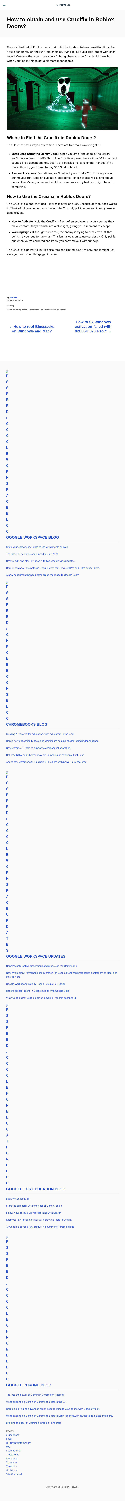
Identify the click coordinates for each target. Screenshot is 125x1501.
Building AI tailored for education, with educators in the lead (40, 734)
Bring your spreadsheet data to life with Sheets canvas (37, 547)
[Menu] (4, 5)
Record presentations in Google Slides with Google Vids (37, 990)
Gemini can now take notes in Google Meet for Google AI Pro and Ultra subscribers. (53, 568)
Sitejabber (12, 1458)
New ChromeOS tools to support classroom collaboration (38, 748)
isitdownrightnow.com (18, 1442)
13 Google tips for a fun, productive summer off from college (40, 1226)
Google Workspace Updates (35, 956)
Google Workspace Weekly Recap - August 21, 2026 (35, 983)
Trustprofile (12, 1454)
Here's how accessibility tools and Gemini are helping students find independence (52, 740)
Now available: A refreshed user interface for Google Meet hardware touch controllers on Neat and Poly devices (61, 974)
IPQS (9, 1438)
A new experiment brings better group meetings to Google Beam (42, 574)
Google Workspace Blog (32, 537)
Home (9, 310)
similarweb (12, 1470)
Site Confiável (14, 1474)
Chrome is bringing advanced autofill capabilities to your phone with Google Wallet (52, 1408)
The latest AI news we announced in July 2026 (32, 554)
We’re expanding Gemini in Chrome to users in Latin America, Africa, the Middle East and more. (59, 1415)
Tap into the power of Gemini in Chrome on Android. (35, 1394)
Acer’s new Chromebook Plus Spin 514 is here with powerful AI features (46, 761)
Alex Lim (13, 297)
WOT (9, 1446)
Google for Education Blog (35, 1189)
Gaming (10, 306)
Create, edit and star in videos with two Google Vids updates (40, 560)
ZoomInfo (11, 1462)
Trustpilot (11, 1466)
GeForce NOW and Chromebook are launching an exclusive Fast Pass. (45, 755)
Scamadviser (13, 1450)
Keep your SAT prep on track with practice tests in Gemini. (39, 1219)
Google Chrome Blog (28, 1385)
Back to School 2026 (18, 1198)
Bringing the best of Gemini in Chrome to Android (33, 1422)
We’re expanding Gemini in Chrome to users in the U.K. (36, 1401)
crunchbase (12, 1434)
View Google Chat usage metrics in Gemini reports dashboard (41, 997)
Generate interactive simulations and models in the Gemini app (41, 966)
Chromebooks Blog (26, 724)
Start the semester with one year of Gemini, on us (34, 1205)
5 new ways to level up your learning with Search (33, 1212)
